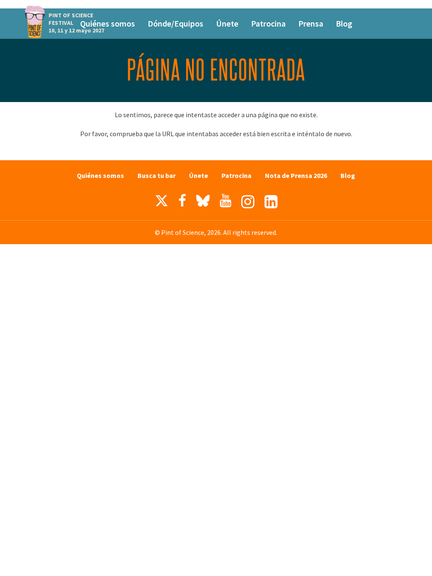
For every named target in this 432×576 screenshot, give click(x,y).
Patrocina (268, 23)
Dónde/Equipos (175, 23)
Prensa (310, 23)
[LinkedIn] (271, 201)
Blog (344, 23)
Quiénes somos (107, 23)
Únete (227, 23)
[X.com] (161, 202)
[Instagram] (247, 201)
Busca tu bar (157, 175)
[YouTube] (225, 200)
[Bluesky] (203, 202)
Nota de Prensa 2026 (296, 175)
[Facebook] (182, 200)
